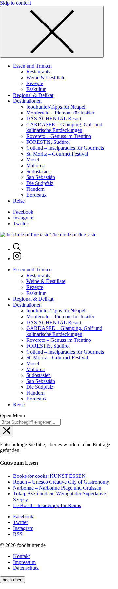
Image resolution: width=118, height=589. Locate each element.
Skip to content (15, 3)
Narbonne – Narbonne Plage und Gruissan (57, 488)
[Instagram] (17, 258)
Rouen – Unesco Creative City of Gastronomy (61, 482)
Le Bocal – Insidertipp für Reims (47, 505)
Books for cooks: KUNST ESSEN (49, 476)
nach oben (12, 579)
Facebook (23, 212)
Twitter (20, 223)
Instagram (23, 217)
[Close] (52, 32)
